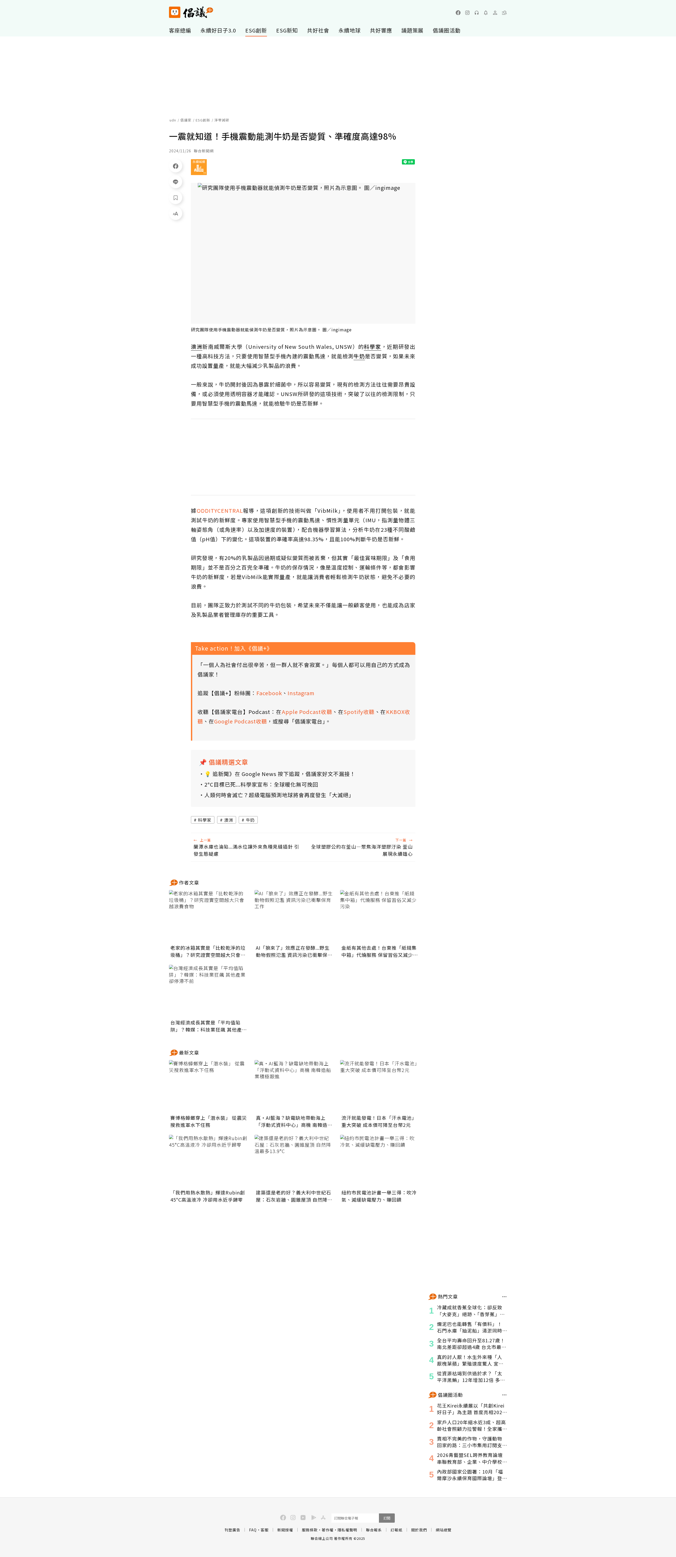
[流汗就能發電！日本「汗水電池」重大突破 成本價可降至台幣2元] (379, 1086)
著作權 (328, 1530)
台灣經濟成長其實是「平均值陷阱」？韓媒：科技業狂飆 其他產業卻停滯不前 (208, 1026)
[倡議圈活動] (504, 1394)
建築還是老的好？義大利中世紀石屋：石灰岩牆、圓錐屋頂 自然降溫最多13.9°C (294, 1196)
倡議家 (185, 120)
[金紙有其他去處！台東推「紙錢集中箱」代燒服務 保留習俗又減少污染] (379, 916)
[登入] (495, 12)
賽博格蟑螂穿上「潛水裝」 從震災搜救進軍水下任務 (208, 1121)
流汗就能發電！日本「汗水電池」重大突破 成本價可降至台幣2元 (379, 1121)
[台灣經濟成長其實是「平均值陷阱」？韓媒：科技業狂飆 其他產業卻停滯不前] (208, 991)
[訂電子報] (486, 12)
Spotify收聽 (359, 712)
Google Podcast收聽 (240, 721)
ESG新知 (287, 30)
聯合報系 (374, 1530)
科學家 (205, 820)
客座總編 (180, 30)
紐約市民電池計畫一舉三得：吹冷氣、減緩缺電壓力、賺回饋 (379, 1196)
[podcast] (476, 12)
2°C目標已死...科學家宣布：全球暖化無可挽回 (261, 784)
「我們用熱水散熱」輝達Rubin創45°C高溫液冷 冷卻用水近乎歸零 (207, 1196)
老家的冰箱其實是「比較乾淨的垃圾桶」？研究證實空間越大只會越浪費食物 (208, 951)
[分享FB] (175, 165)
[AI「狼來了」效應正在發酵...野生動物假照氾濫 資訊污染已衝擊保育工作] (294, 916)
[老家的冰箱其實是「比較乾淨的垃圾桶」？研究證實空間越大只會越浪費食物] (208, 916)
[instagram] (467, 12)
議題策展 (412, 30)
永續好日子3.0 (218, 30)
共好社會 (318, 30)
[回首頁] (191, 12)
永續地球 (350, 30)
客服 (265, 1530)
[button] (504, 12)
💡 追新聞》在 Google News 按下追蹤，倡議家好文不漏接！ (279, 774)
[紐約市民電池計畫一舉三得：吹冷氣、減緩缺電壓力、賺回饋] (379, 1161)
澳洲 (228, 820)
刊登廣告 (232, 1530)
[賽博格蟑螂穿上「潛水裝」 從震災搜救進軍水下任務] (208, 1086)
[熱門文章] (504, 1296)
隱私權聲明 (347, 1530)
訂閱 (386, 1518)
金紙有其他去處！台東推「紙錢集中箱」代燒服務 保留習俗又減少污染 (379, 951)
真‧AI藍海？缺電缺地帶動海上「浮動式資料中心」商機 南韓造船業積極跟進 (294, 1121)
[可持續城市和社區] (199, 167)
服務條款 (310, 1530)
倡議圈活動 (447, 30)
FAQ (253, 1530)
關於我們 (419, 1530)
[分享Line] (175, 181)
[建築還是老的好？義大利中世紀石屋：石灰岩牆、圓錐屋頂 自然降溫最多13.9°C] (294, 1161)
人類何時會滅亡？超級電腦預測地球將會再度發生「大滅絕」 (279, 795)
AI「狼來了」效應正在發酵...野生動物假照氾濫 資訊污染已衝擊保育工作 (294, 951)
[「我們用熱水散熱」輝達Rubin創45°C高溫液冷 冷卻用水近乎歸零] (208, 1161)
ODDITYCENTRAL (220, 510)
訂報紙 (396, 1530)
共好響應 (381, 30)
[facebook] (458, 12)
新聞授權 (285, 1530)
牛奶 (250, 820)
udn (173, 120)
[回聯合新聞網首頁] (174, 12)
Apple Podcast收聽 (307, 712)
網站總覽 (444, 1530)
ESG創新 (256, 30)
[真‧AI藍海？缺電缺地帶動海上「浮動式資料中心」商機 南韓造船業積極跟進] (294, 1086)
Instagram (301, 693)
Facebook (269, 693)
